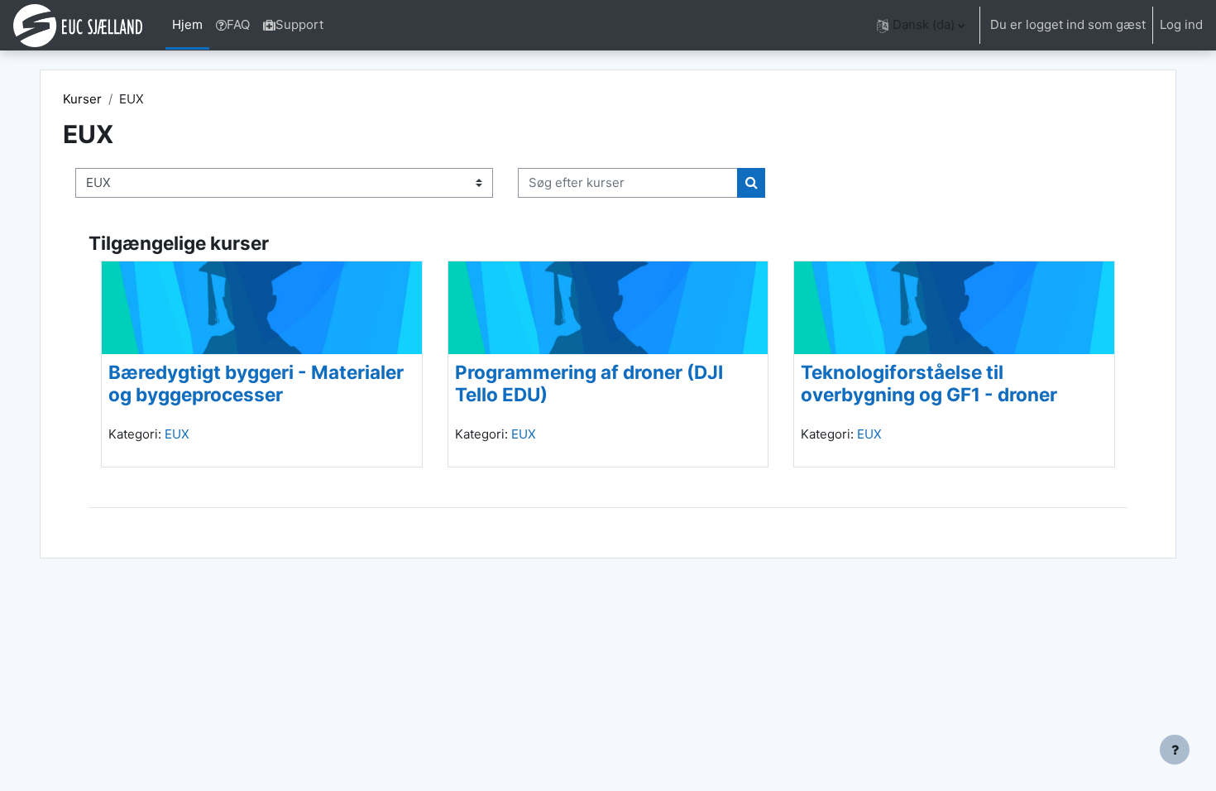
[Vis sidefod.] (1175, 750)
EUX (177, 434)
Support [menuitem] (299, 24)
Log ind (1181, 24)
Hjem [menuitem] (187, 24)
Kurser (82, 99)
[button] (920, 25)
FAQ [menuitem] (238, 24)
